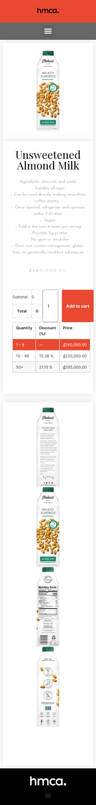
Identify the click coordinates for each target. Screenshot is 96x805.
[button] (48, 31)
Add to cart (77, 306)
